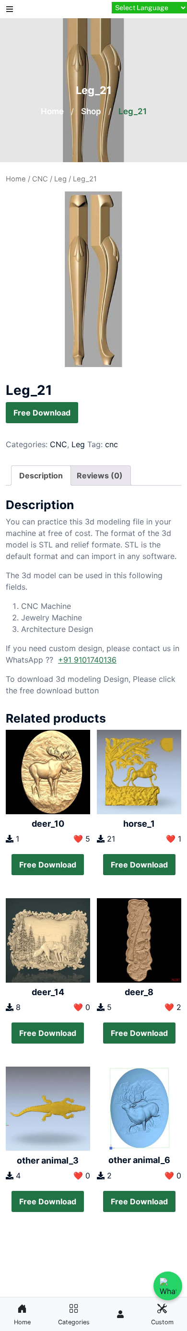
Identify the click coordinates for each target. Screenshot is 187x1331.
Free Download (41, 412)
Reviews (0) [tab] (100, 475)
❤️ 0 (81, 1007)
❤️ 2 (172, 1007)
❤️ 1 (173, 839)
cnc (111, 444)
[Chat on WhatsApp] (167, 1286)
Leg (60, 179)
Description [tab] (41, 475)
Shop (91, 111)
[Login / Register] (120, 1314)
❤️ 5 (81, 839)
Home (52, 111)
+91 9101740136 (87, 660)
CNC (40, 179)
